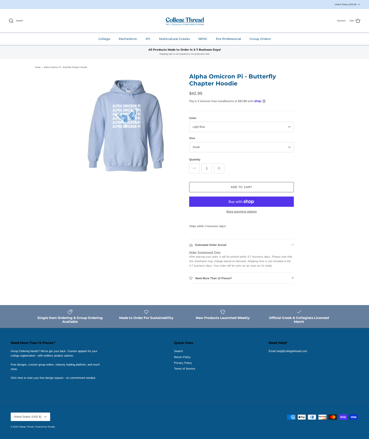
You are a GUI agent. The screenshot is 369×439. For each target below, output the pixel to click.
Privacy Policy (183, 362)
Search (178, 351)
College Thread (26, 427)
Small (196, 147)
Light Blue (199, 126)
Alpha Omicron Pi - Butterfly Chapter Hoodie (65, 67)
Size (192, 138)
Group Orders (260, 39)
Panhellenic (128, 39)
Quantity (194, 159)
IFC (148, 39)
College (104, 39)
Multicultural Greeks (174, 39)
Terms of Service (184, 368)
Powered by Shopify (45, 427)
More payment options (241, 211)
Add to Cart (241, 187)
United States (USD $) (345, 4)
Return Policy (182, 357)
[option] (127, 125)
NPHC (202, 39)
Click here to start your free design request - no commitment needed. (53, 377)
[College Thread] (185, 20)
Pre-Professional (228, 39)
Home (38, 67)
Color (192, 118)
